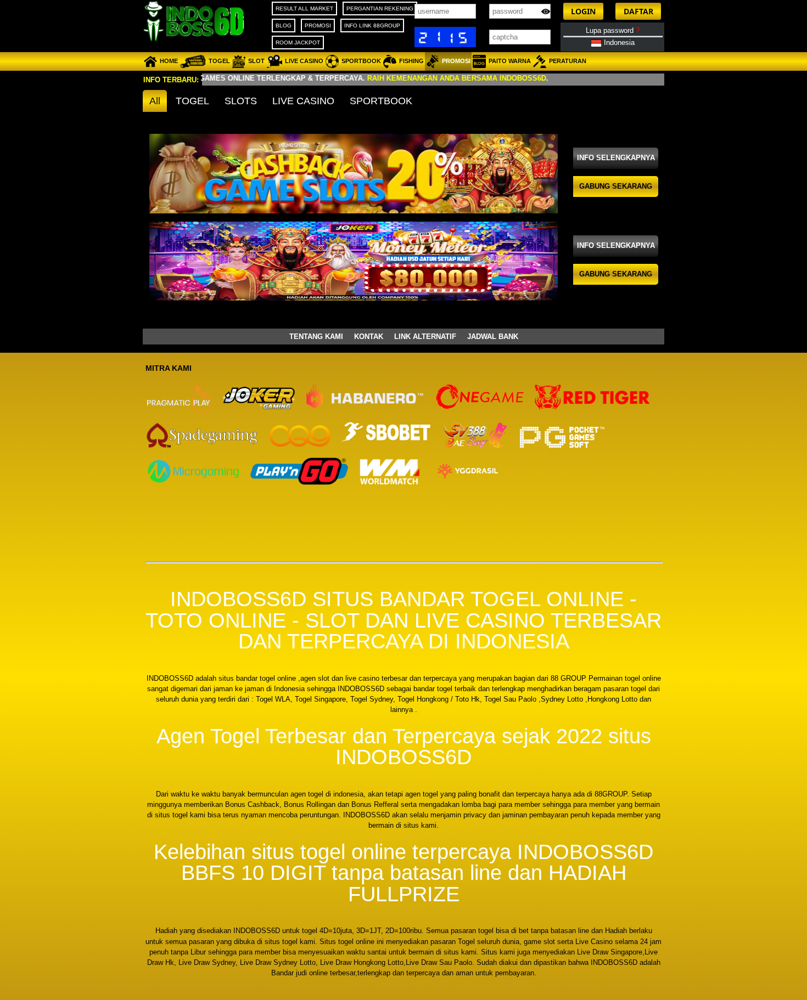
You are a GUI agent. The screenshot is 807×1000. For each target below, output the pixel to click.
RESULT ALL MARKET (304, 8)
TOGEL (192, 100)
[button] (583, 11)
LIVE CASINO (303, 100)
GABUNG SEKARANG (615, 186)
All (154, 100)
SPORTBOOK (381, 100)
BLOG (284, 25)
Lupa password (613, 30)
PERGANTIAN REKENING (379, 8)
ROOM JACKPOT (298, 42)
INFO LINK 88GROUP (372, 25)
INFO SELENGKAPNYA (616, 158)
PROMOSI (318, 25)
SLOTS (241, 100)
